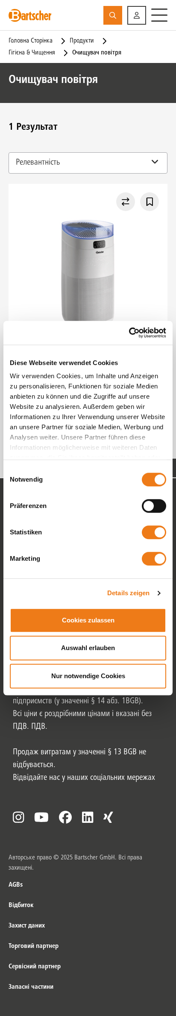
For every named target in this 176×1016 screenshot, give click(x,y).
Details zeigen (128, 592)
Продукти (82, 40)
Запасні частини (31, 987)
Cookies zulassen (88, 620)
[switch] (154, 506)
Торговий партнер (34, 946)
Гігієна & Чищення (32, 52)
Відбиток (21, 905)
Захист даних (27, 925)
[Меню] (159, 15)
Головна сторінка (31, 40)
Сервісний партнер (35, 966)
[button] (136, 15)
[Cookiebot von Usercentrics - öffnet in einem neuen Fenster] (128, 332)
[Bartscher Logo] (30, 15)
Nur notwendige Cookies (88, 675)
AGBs (16, 885)
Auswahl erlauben (88, 647)
